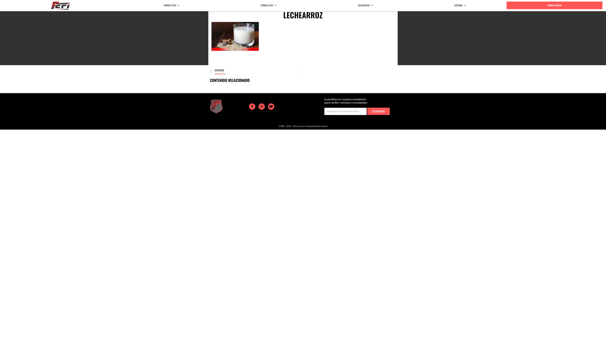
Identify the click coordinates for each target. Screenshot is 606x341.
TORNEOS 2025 (267, 5)
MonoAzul (322, 126)
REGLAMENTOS (364, 5)
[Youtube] (271, 106)
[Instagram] (261, 106)
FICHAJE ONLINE (554, 5)
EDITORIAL (458, 5)
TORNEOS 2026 (169, 5)
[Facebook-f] (252, 106)
